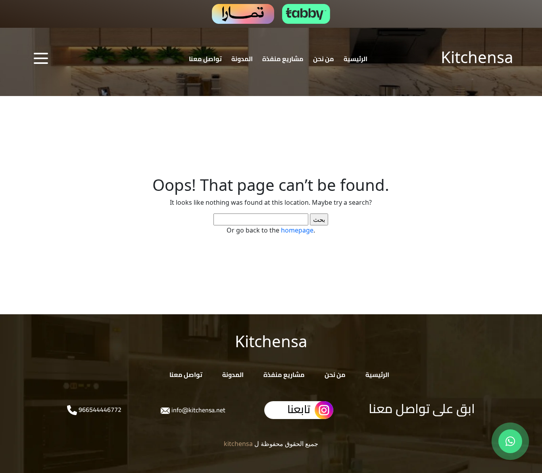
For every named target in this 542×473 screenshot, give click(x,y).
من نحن (323, 59)
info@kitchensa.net (197, 410)
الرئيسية (355, 59)
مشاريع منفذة (283, 59)
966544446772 (99, 409)
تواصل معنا (205, 59)
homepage (297, 230)
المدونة (242, 59)
